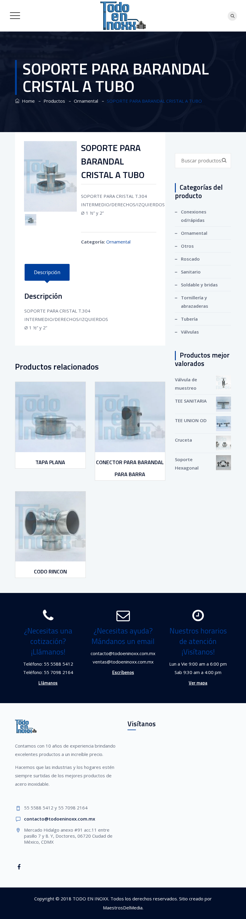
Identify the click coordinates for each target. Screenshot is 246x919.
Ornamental (118, 242)
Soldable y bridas (199, 285)
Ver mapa (198, 682)
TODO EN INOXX (90, 899)
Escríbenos (123, 672)
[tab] (47, 272)
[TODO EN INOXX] (123, 16)
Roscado (190, 259)
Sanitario (191, 272)
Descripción (47, 272)
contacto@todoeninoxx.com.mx (59, 819)
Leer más (50, 447)
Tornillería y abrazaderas (194, 302)
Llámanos (48, 682)
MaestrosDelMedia (122, 908)
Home (27, 101)
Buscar (224, 160)
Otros (187, 246)
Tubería (189, 319)
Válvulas (190, 332)
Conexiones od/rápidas (193, 216)
